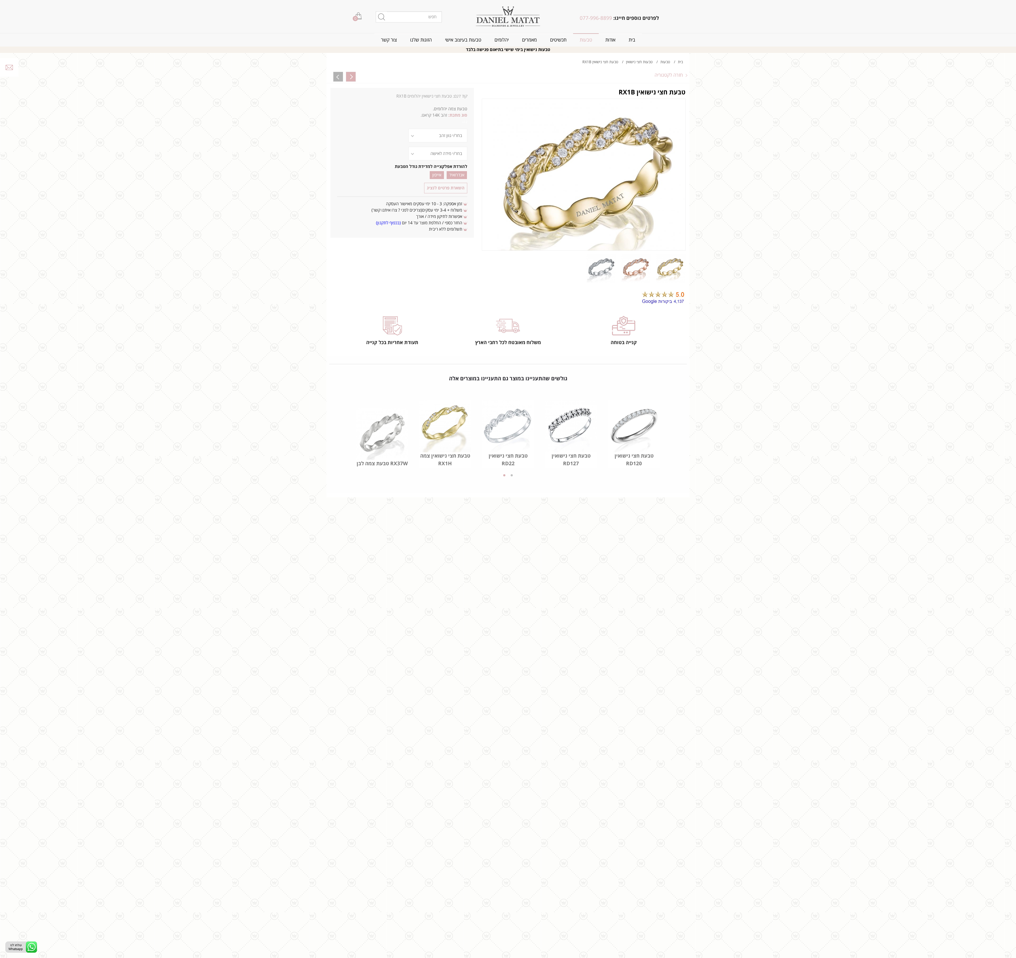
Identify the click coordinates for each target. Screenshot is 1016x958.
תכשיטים (558, 40)
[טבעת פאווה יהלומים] (338, 77)
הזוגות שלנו (421, 40)
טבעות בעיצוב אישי (463, 40)
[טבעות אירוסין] (508, 16)
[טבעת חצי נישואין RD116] (351, 77)
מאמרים (529, 40)
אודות (610, 40)
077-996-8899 (596, 18)
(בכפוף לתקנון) (388, 223)
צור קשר (389, 40)
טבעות (586, 40)
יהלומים (502, 40)
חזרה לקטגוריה (669, 75)
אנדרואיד (456, 175)
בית (632, 40)
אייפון (436, 175)
